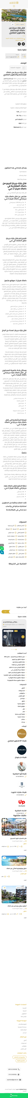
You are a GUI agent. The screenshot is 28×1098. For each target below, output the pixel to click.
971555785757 (20, 795)
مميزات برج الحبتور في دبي (18, 670)
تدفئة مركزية (21, 536)
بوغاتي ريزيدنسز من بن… (10, 622)
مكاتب (23, 719)
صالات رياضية (21, 543)
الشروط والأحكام (22, 1024)
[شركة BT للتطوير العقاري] (21, 733)
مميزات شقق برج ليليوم (18, 659)
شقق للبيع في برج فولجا (18, 664)
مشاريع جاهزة (22, 858)
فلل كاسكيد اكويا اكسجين (18, 838)
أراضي (23, 688)
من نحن (24, 1033)
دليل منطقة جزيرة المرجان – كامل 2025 (14, 657)
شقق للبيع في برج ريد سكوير (17, 667)
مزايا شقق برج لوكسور (19, 662)
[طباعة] (23, 44)
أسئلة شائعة (23, 1030)
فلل (12, 24)
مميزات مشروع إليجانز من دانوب (16, 672)
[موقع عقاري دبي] (14, 2)
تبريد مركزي (11, 532)
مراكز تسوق (12, 546)
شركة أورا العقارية (19, 773)
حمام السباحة (21, 539)
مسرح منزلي (21, 553)
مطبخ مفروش (11, 553)
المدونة (24, 1011)
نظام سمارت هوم (20, 557)
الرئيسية (24, 1008)
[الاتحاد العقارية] (21, 803)
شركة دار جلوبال (20, 757)
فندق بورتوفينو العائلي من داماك (16, 868)
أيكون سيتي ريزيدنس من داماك (17, 906)
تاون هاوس (22, 696)
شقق (23, 701)
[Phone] (2, 552)
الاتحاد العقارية (20, 810)
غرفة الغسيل (11, 543)
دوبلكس (22, 698)
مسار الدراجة (21, 550)
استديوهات (22, 690)
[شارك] (19, 44)
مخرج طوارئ (21, 546)
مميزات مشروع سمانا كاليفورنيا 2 (16, 680)
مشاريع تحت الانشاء (20, 24)
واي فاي (10, 557)
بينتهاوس (22, 693)
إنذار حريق (22, 529)
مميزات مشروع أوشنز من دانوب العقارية (14, 675)
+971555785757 (20, 776)
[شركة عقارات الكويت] (21, 785)
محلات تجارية (21, 717)
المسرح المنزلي (20, 532)
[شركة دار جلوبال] (21, 750)
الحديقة (14, 529)
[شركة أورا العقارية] (21, 766)
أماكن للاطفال (20, 526)
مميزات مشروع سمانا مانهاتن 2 (16, 678)
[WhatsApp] (2, 548)
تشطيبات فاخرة (11, 536)
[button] (14, 6)
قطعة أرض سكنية (20, 714)
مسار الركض (12, 550)
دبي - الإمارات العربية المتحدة (18, 841)
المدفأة (8, 529)
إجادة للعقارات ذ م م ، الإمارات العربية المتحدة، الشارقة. (13, 625)
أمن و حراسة (11, 526)
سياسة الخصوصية (22, 1027)
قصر (24, 711)
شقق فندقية (21, 704)
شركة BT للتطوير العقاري (17, 740)
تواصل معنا (23, 1016)
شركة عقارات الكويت (18, 792)
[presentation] (5, 636)
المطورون (24, 1014)
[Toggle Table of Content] (23, 68)
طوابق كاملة (21, 706)
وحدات (23, 722)
